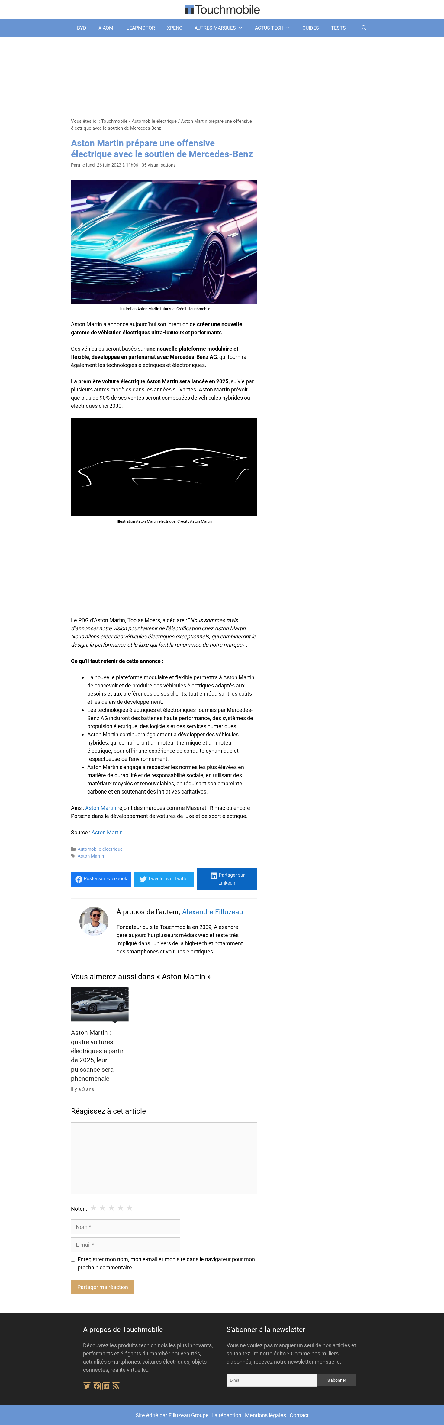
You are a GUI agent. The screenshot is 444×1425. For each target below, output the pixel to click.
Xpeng (174, 28)
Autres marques (215, 28)
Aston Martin (100, 808)
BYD (81, 28)
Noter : (79, 1209)
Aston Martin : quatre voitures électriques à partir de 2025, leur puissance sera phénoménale (97, 1055)
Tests (338, 28)
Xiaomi (106, 28)
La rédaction (226, 1415)
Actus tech (269, 28)
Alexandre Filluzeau (212, 912)
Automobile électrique (154, 121)
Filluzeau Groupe (189, 1415)
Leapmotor (141, 28)
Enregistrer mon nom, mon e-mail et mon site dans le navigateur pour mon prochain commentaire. (166, 1263)
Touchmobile (114, 121)
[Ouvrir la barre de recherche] (364, 28)
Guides (310, 28)
